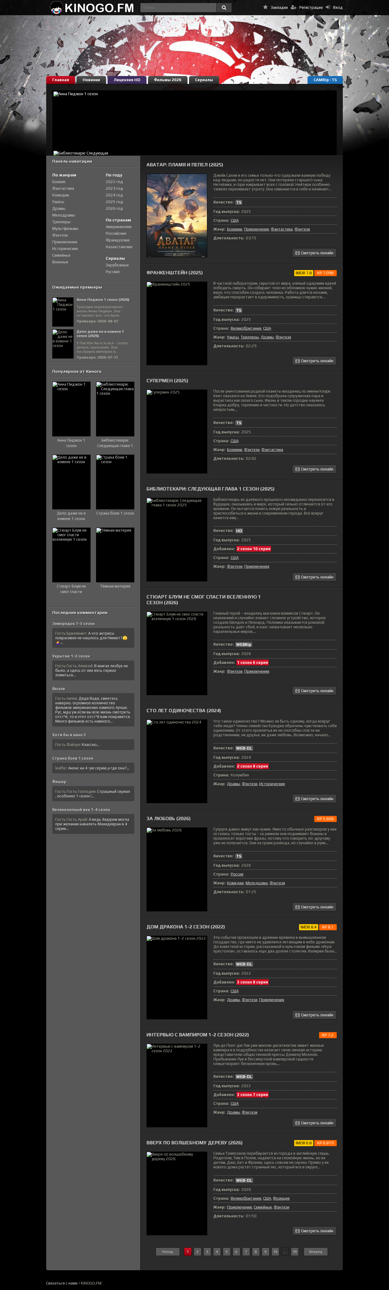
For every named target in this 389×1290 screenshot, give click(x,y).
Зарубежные (117, 265)
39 (295, 1252)
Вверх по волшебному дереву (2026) (194, 1143)
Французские (118, 240)
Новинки (91, 80)
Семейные (263, 1207)
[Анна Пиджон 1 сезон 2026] (194, 120)
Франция (281, 1198)
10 (275, 1252)
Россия (237, 874)
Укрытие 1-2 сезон (71, 656)
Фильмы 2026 (167, 80)
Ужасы (233, 337)
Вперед (315, 1252)
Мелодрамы (63, 215)
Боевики (234, 229)
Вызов (58, 688)
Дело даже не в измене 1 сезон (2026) (100, 333)
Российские (116, 233)
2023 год (114, 188)
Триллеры (250, 337)
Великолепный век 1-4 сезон (81, 809)
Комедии (60, 195)
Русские (113, 271)
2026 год (114, 208)
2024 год (114, 195)
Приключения (256, 229)
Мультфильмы (65, 228)
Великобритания (246, 328)
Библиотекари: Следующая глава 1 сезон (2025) (210, 489)
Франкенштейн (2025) (174, 273)
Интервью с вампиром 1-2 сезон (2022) (197, 1035)
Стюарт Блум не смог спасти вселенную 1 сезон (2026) (203, 599)
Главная (60, 80)
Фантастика (282, 229)
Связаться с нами (61, 1283)
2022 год (114, 181)
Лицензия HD (127, 80)
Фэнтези (302, 229)
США (235, 220)
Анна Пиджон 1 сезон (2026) (103, 299)
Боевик (58, 181)
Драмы (267, 337)
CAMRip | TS (325, 80)
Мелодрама (257, 883)
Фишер (59, 781)
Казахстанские (119, 246)
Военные (60, 262)
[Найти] (224, 7)
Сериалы (204, 80)
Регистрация (311, 7)
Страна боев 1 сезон (72, 758)
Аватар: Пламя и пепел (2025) (184, 165)
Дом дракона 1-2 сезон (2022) (185, 927)
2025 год (114, 201)
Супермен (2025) (167, 380)
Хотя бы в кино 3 (69, 735)
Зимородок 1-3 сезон (73, 623)
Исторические (272, 784)
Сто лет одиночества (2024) (183, 710)
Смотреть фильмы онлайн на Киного (91, 7)
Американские (119, 226)
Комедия (235, 883)
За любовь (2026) (168, 818)
